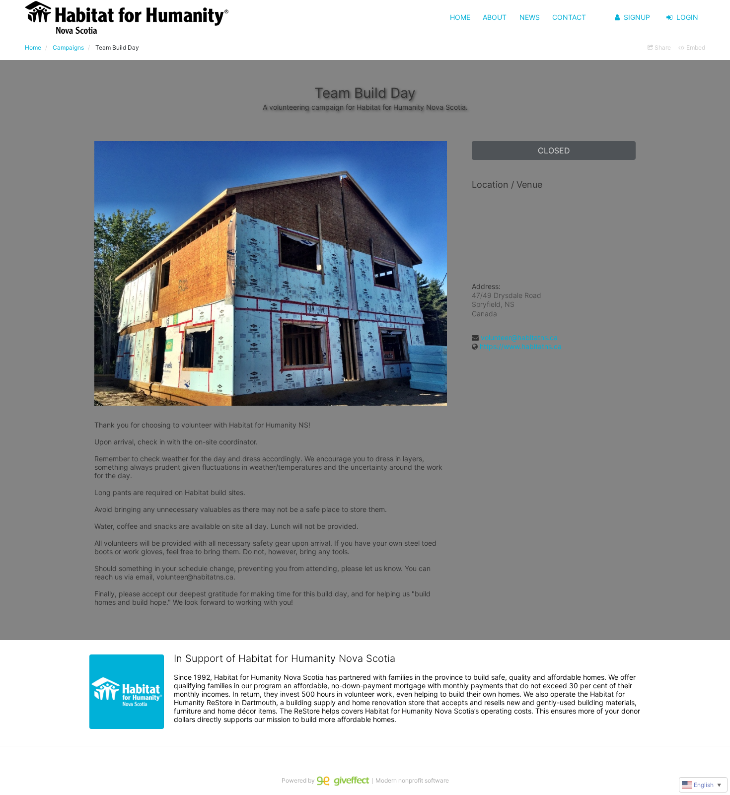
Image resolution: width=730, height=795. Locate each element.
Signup (637, 17)
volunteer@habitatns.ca (519, 337)
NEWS (529, 17)
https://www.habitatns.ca (521, 346)
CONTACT (569, 17)
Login (687, 17)
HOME (460, 17)
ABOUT (495, 17)
